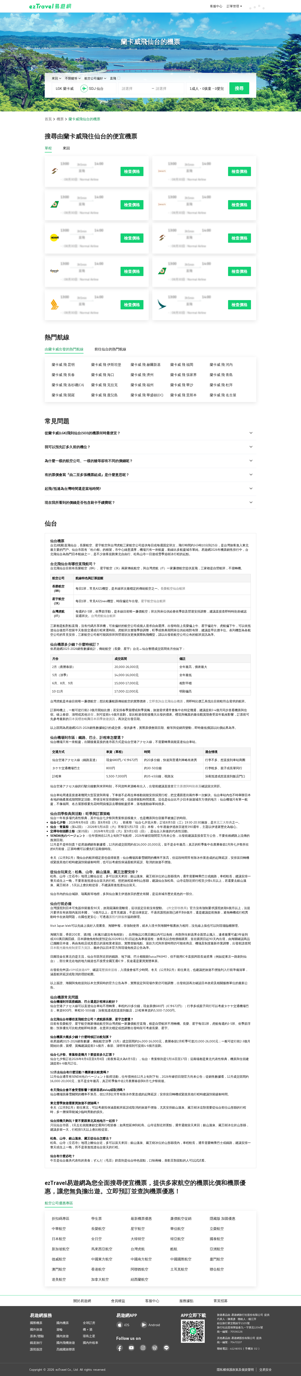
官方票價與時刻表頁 (187, 786)
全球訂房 (89, 1323)
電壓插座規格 (108, 970)
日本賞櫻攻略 (78, 719)
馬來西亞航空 (101, 1249)
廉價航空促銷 (180, 1218)
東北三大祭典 (223, 822)
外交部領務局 (177, 908)
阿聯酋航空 (139, 1269)
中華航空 (59, 1228)
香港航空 (98, 1269)
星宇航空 (138, 1228)
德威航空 (59, 1259)
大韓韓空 (138, 1239)
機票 (60, 119)
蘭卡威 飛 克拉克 (104, 385)
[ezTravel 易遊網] (50, 6)
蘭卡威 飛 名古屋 (223, 395)
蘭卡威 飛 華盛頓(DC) (147, 395)
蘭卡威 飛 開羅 (63, 395)
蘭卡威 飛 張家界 (183, 374)
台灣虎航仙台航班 (103, 616)
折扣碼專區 (60, 1218)
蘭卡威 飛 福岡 (181, 364)
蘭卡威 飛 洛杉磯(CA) (68, 385)
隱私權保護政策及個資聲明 (235, 1370)
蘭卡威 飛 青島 (221, 374)
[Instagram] (143, 1347)
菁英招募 (221, 1301)
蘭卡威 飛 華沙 (181, 385)
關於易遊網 (82, 1301)
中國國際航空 (180, 1259)
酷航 (173, 1249)
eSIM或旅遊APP (79, 970)
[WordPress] (154, 1347)
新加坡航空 (60, 1249)
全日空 (96, 1239)
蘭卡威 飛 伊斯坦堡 (106, 364)
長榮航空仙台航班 (173, 588)
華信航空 (177, 1228)
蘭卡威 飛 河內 (221, 364)
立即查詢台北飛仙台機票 (166, 701)
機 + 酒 (87, 1329)
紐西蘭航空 (139, 1279)
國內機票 (62, 1323)
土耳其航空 (179, 1269)
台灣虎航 (138, 1249)
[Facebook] (119, 1347)
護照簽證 (36, 1349)
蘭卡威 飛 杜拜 (221, 385)
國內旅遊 (62, 1336)
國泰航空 (217, 1239)
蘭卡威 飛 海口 (102, 374)
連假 (90, 714)
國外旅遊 (36, 1329)
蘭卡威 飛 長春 (63, 374)
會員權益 (118, 1301)
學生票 (96, 1218)
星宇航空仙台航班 (153, 601)
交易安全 (265, 1370)
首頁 (48, 119)
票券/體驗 (37, 1336)
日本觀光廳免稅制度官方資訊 (70, 948)
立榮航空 (217, 1228)
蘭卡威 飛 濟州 (142, 374)
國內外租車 (90, 1343)
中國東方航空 (101, 1259)
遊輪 (59, 1329)
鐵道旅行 (36, 1343)
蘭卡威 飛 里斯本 (183, 395)
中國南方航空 (141, 1259)
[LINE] (166, 1347)
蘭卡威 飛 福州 (142, 385)
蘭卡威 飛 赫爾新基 (146, 364)
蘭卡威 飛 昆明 (63, 364)
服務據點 (186, 1301)
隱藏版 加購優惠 (222, 1218)
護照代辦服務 (118, 917)
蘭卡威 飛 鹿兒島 (104, 395)
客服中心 (216, 6)
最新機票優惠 (141, 1218)
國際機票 (36, 1323)
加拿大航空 (100, 1279)
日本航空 (59, 1239)
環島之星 (89, 1336)
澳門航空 (59, 1269)
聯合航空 (217, 1269)
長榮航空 (98, 1228)
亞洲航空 (217, 1249)
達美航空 (59, 1279)
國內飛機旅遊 (65, 1343)
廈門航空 (217, 1259)
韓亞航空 (177, 1239)
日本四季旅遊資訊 (102, 719)
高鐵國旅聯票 (65, 1349)
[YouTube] (131, 1347)
